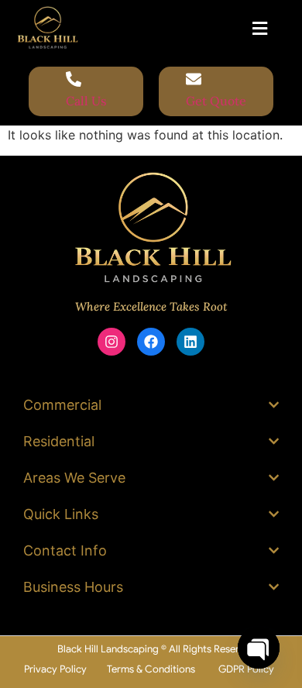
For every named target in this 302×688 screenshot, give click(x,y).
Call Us (86, 100)
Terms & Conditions (151, 669)
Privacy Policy (55, 669)
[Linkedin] (190, 342)
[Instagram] (111, 342)
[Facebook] (151, 342)
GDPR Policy (246, 669)
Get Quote (216, 100)
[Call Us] (73, 80)
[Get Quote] (193, 80)
